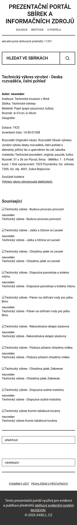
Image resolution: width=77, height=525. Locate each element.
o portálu (54, 29)
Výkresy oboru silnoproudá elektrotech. (27, 181)
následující (12, 462)
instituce (37, 29)
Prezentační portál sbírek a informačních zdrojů (40, 14)
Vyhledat (67, 58)
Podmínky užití (19, 483)
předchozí (11, 440)
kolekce (21, 29)
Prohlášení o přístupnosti (49, 483)
